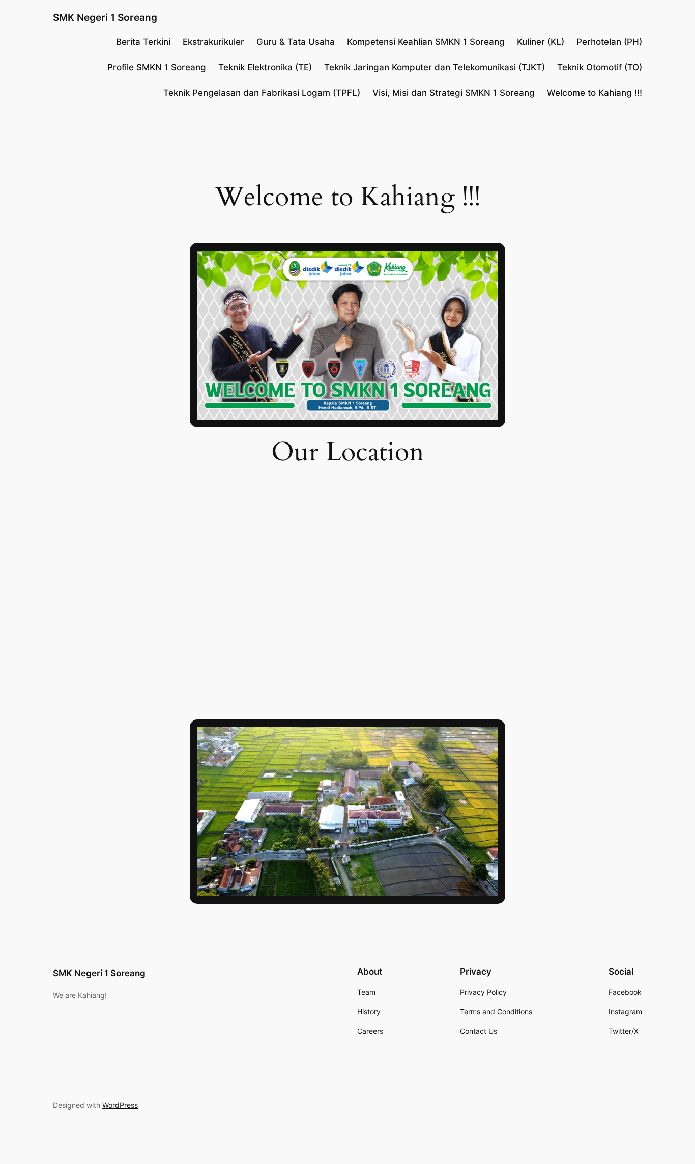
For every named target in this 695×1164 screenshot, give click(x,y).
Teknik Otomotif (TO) (599, 67)
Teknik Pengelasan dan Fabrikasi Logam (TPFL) (261, 93)
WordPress (120, 1105)
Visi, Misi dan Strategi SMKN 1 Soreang (453, 93)
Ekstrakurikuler (213, 42)
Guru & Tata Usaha (295, 42)
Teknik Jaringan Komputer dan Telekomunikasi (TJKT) (434, 67)
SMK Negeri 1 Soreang (105, 17)
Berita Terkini (143, 42)
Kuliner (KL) (540, 42)
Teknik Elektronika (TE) (265, 67)
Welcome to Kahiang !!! (594, 93)
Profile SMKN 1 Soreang (156, 67)
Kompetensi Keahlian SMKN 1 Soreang (426, 42)
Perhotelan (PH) (609, 42)
